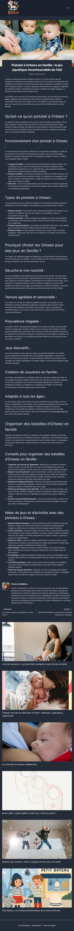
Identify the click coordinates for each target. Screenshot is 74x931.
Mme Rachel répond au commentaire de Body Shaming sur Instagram (55, 612)
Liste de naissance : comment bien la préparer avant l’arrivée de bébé (34, 664)
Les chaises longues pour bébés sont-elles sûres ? (17, 612)
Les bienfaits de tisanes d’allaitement (19, 764)
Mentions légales (49, 925)
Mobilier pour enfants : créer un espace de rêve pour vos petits (31, 862)
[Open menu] (68, 8)
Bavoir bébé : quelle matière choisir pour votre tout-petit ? (29, 813)
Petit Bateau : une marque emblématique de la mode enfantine (31, 910)
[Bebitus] (13, 8)
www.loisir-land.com (60, 411)
